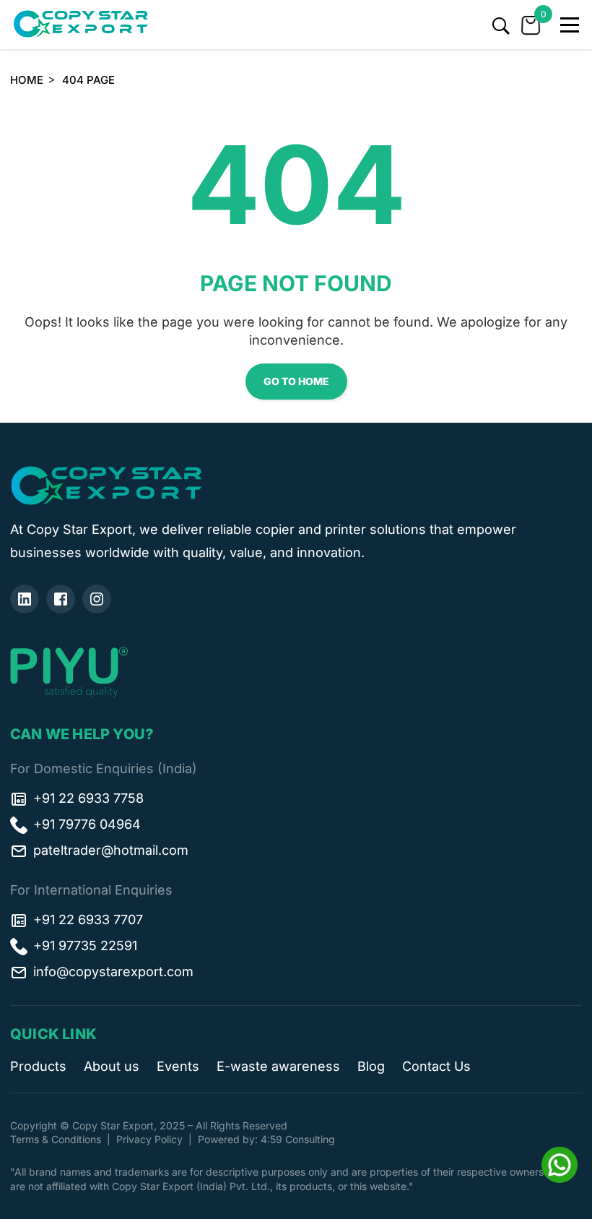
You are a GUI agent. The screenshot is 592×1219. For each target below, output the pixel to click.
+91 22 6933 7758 (88, 798)
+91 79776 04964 (87, 824)
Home (26, 80)
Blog (371, 1066)
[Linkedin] (24, 599)
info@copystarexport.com (113, 971)
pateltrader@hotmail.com (110, 850)
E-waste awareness (278, 1066)
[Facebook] (60, 599)
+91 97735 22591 (85, 945)
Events (178, 1066)
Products (38, 1066)
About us (111, 1066)
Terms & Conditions (55, 1139)
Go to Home (296, 381)
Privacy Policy (149, 1139)
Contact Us (436, 1066)
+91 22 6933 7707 (88, 919)
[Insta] (96, 599)
